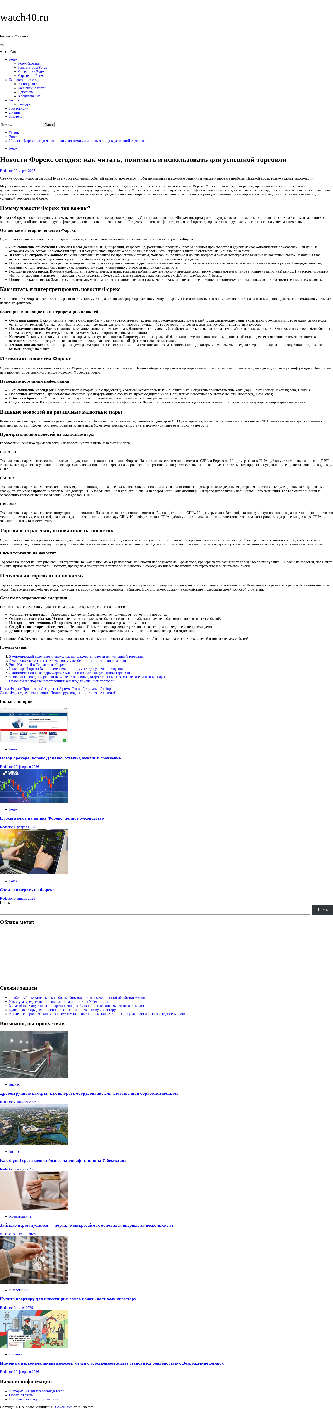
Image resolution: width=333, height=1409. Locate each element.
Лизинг (15, 112)
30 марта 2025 (24, 171)
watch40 (6, 1234)
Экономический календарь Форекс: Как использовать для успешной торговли (69, 673)
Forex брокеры (29, 63)
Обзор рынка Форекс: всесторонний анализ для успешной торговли (61, 681)
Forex (13, 59)
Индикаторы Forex (32, 67)
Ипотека (15, 116)
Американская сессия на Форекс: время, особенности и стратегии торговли (67, 660)
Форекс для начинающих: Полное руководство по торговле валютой (58, 693)
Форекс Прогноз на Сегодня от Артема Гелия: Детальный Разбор (55, 689)
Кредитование (29, 96)
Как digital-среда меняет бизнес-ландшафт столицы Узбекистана (58, 1002)
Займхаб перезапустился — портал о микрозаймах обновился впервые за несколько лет (76, 1006)
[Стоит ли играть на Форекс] (34, 873)
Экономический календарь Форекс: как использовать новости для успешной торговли (76, 656)
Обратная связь (21, 1395)
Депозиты (26, 92)
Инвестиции (19, 108)
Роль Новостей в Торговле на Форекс (38, 665)
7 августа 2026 (25, 1102)
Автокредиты (28, 84)
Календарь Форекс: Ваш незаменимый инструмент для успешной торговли (67, 669)
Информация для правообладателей (36, 1391)
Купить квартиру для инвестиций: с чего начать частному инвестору (62, 1010)
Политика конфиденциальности (34, 1399)
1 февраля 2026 (25, 827)
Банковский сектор (24, 80)
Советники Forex (31, 71)
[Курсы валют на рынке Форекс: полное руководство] (34, 801)
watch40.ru (24, 17)
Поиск (5, 902)
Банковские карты (32, 88)
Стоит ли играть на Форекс (27, 889)
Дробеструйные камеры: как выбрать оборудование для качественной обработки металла (78, 997)
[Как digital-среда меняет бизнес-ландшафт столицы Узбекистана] (34, 1144)
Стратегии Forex (31, 76)
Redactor (7, 171)
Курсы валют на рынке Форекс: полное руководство (52, 818)
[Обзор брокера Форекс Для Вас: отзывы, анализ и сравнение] (34, 741)
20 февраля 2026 (26, 767)
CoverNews (63, 1407)
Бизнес (14, 100)
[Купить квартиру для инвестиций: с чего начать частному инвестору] (34, 1282)
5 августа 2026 (25, 1169)
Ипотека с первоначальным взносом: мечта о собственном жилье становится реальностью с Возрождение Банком (97, 1014)
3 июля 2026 (23, 1308)
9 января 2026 (24, 898)
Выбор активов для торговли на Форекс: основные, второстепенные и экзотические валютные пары (87, 677)
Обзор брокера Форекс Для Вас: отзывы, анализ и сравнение (60, 758)
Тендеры (24, 104)
